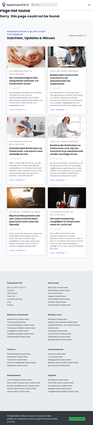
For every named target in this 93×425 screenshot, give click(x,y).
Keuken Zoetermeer (57, 354)
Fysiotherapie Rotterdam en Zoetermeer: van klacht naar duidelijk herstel (26, 151)
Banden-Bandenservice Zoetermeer (23, 385)
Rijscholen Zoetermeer (58, 287)
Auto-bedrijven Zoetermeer (19, 380)
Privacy (10, 305)
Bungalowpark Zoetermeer (60, 339)
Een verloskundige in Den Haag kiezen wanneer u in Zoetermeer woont (24, 80)
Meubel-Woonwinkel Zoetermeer (63, 322)
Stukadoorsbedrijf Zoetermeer (20, 333)
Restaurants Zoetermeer (18, 319)
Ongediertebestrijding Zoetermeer (63, 391)
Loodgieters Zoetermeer (18, 331)
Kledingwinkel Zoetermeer (59, 359)
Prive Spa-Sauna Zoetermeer (61, 382)
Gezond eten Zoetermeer (59, 305)
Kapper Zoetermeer (57, 296)
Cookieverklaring (14, 299)
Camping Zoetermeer (57, 331)
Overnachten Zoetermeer (59, 333)
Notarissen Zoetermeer (17, 356)
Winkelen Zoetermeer (57, 319)
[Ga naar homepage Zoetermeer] (15, 5)
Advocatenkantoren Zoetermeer (22, 388)
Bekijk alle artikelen (76, 35)
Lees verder (16, 110)
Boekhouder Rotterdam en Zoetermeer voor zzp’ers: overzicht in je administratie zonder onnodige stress (66, 150)
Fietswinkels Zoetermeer (59, 290)
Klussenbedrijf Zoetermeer (19, 354)
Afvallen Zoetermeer (57, 302)
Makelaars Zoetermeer (17, 365)
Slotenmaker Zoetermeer (18, 391)
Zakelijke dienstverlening (64, 71)
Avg (8, 302)
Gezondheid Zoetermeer (59, 299)
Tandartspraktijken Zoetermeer (21, 328)
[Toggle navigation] (89, 5)
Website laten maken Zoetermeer (63, 362)
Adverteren (12, 293)
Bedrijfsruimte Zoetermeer (60, 388)
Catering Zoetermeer (16, 322)
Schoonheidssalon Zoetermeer (20, 325)
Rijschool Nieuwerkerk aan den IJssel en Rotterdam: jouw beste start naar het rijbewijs (24, 220)
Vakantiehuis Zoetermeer (59, 336)
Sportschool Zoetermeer (59, 365)
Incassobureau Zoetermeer (60, 385)
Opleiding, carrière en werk (24, 212)
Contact (11, 290)
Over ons (11, 296)
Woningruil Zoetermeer (58, 380)
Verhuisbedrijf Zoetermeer (19, 336)
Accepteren (77, 419)
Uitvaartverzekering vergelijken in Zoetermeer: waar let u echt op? (65, 221)
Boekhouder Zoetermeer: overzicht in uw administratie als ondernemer (64, 79)
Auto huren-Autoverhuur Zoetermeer (23, 382)
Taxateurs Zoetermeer (17, 359)
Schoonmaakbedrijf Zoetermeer (21, 362)
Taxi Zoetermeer (55, 293)
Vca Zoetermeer (55, 356)
